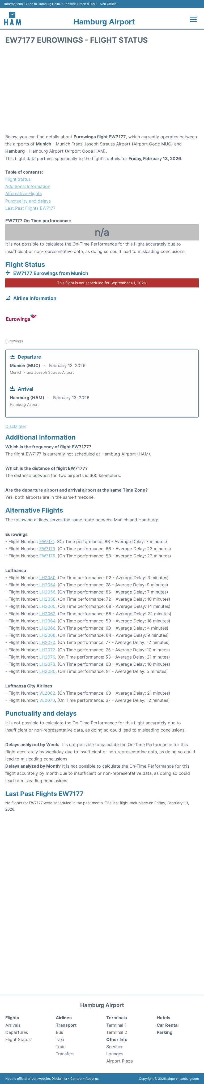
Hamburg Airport (104, 21)
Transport (66, 1025)
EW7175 (47, 555)
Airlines (64, 1017)
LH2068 (47, 635)
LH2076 (47, 657)
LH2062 (47, 613)
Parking (164, 1032)
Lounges (114, 1053)
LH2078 (47, 664)
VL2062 (47, 693)
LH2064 (47, 620)
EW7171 (46, 541)
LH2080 (47, 671)
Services (114, 1046)
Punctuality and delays (28, 201)
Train (61, 1046)
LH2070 (47, 642)
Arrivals (12, 1025)
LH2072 (47, 649)
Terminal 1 (116, 1025)
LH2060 (47, 606)
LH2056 (47, 592)
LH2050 (47, 577)
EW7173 (47, 548)
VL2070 (47, 700)
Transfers (65, 1053)
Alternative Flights (23, 193)
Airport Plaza (119, 1061)
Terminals (116, 1017)
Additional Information (27, 186)
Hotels (163, 1017)
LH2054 (47, 584)
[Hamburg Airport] (12, 18)
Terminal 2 (116, 1032)
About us (92, 1079)
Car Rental (167, 1025)
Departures (16, 1032)
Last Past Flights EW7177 (30, 208)
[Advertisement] (102, 91)
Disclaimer (59, 1079)
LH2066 (47, 628)
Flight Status (18, 179)
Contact (76, 1079)
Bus (59, 1032)
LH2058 (47, 599)
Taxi (60, 1039)
